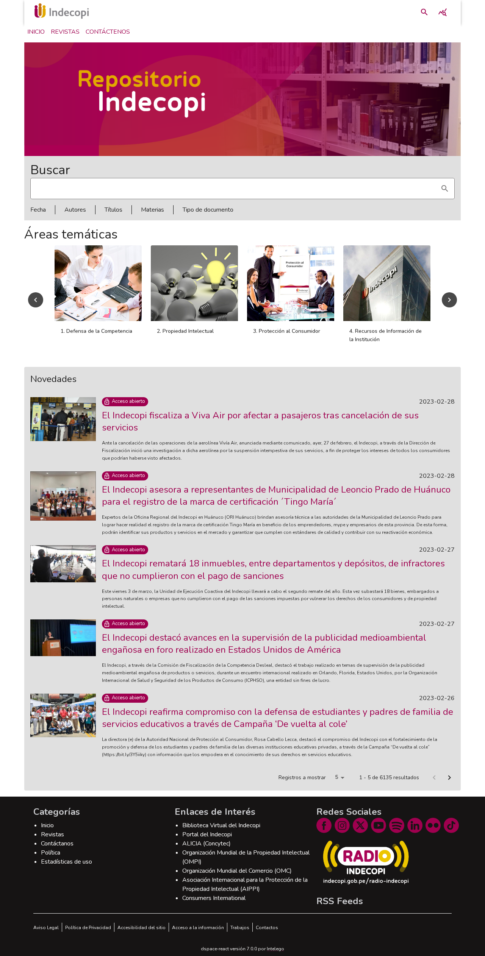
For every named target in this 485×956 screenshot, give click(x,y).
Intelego (275, 949)
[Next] (449, 299)
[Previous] (35, 299)
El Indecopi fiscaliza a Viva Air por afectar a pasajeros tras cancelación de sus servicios (260, 421)
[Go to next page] (449, 777)
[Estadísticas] (442, 12)
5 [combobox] (336, 777)
